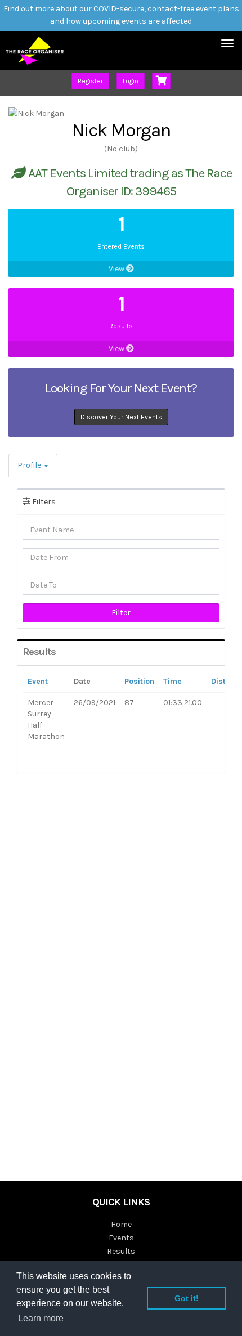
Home (121, 1224)
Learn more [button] (41, 1318)
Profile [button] (30, 465)
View (117, 269)
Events (121, 1238)
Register (90, 81)
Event (38, 681)
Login (130, 81)
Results (121, 1251)
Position (139, 681)
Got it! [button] (186, 1298)
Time (172, 681)
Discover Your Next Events (121, 417)
